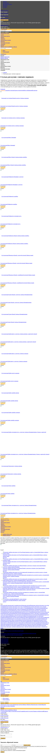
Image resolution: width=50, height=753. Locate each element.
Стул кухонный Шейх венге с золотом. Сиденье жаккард (13, 361)
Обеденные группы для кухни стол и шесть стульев (15, 608)
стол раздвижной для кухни (22, 624)
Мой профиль (6, 699)
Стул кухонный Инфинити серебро (8, 204)
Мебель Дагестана (4, 46)
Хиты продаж (11, 90)
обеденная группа (7, 610)
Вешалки (2, 528)
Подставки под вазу (5, 529)
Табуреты (2, 525)
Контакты (5, 5)
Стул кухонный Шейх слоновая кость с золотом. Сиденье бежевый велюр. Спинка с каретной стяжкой (24, 454)
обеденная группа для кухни (18, 610)
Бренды (2, 532)
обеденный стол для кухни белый (33, 614)
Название (2, 89)
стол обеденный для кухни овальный (14, 622)
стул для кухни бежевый (35, 624)
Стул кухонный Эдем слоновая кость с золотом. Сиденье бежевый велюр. (18, 513)
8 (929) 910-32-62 (4, 10)
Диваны (2, 524)
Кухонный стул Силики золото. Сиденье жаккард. (12, 125)
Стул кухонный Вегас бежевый (7, 145)
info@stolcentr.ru (4, 25)
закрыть (2, 751)
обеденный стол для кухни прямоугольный (20, 616)
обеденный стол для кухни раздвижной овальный (18, 617)
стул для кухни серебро (14, 625)
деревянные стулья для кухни (35, 608)
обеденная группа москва (10, 612)
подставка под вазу (13, 620)
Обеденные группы (5, 522)
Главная (5, 1)
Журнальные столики (5, 526)
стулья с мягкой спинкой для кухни (29, 626)
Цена (6, 90)
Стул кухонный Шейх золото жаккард (9, 381)
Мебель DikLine (13, 46)
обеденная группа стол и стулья (24, 612)
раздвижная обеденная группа (10, 621)
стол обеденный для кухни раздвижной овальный (35, 622)
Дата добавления (28, 90)
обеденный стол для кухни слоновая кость (18, 618)
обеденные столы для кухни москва (16, 614)
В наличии (34, 90)
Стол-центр (30, 711)
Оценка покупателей (19, 90)
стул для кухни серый (25, 625)
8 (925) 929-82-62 (4, 18)
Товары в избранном (38, 711)
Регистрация (6, 52)
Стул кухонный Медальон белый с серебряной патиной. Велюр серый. (17, 283)
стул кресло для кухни (35, 625)
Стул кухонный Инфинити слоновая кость (10, 224)
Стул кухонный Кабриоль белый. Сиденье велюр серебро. (14, 243)
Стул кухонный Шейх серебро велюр (9, 400)
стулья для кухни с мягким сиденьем (12, 626)
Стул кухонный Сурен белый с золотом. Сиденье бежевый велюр (15, 302)
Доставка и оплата (7, 4)
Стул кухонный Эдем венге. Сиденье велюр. (10, 474)
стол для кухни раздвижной (24, 621)
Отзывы (5, 7)
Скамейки (2, 530)
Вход (4, 50)
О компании (6, 3)
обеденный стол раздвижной (35, 618)
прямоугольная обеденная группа (26, 620)
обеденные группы (7, 613)
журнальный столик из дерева (17, 609)
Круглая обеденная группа (23, 605)
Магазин (26, 711)
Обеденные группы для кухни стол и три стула (14, 606)
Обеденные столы (4, 520)
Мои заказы (6, 698)
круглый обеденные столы (31, 609)
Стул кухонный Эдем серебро (7, 493)
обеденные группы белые (18, 613)
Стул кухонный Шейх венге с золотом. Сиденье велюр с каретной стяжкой (18, 341)
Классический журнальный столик (8, 605)
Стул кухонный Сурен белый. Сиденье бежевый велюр (13, 322)
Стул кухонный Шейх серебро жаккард (9, 420)
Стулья (2, 521)
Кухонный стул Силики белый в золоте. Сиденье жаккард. (14, 106)
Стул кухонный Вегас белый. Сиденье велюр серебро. (13, 165)
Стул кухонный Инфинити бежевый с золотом (11, 184)
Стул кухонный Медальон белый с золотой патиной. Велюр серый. (16, 263)
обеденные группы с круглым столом (33, 613)
